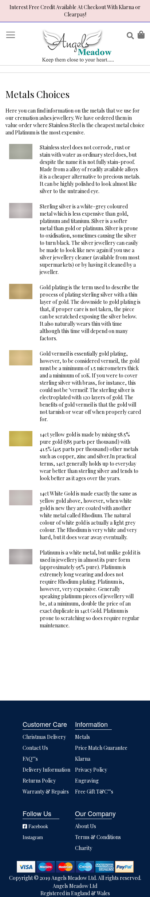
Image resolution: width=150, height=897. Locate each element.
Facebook (37, 826)
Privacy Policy (91, 769)
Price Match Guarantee (101, 747)
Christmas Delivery (44, 736)
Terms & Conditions (98, 837)
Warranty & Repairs (46, 791)
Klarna (82, 758)
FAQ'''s (30, 758)
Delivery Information (46, 769)
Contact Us (35, 747)
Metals (82, 736)
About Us (85, 826)
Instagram (33, 837)
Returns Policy (39, 780)
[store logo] (77, 45)
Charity (83, 848)
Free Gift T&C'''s (94, 791)
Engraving (87, 780)
